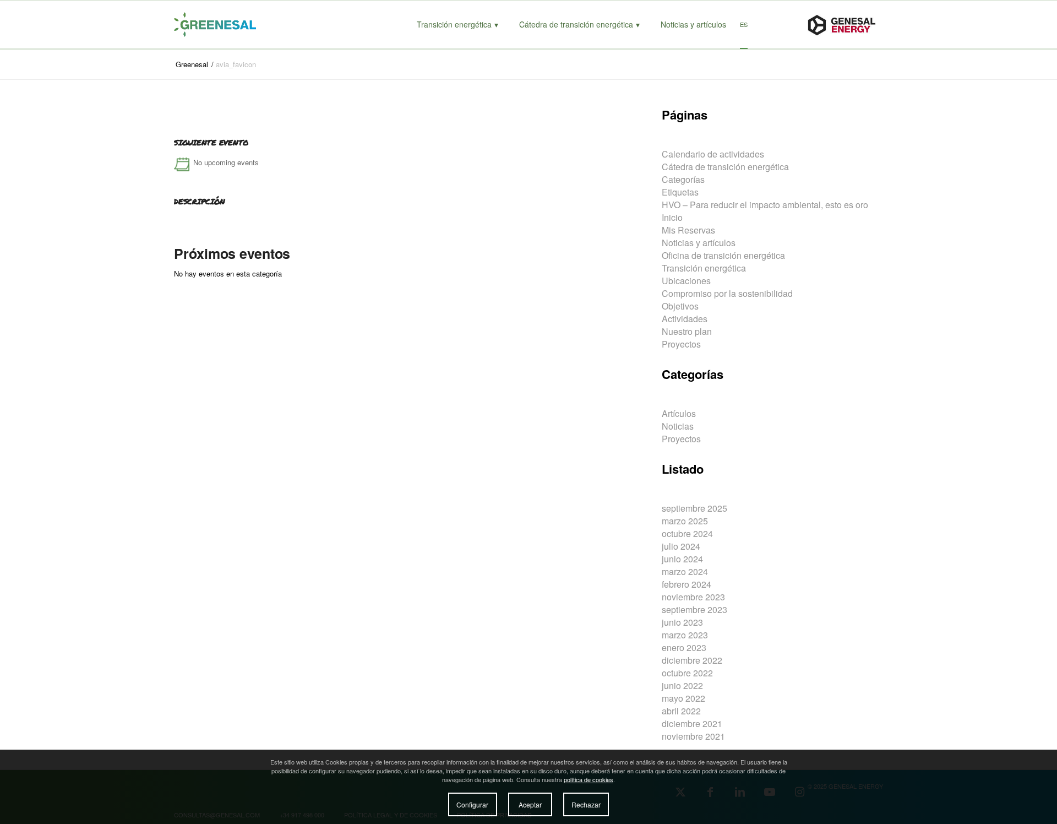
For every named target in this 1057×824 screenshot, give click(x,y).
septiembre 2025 (694, 508)
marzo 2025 (685, 520)
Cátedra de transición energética (725, 166)
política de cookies (588, 779)
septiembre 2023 (694, 609)
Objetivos (680, 306)
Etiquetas (680, 192)
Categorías (683, 179)
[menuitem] (457, 24)
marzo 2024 (685, 571)
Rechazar (586, 804)
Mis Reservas (688, 230)
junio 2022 (682, 685)
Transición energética (704, 268)
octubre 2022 (687, 672)
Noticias (678, 426)
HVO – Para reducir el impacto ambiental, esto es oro (765, 204)
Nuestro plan (687, 331)
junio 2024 (682, 558)
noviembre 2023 (693, 596)
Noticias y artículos (698, 242)
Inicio (672, 217)
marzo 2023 (685, 634)
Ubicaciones (686, 280)
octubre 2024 (687, 533)
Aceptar (530, 804)
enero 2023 (684, 647)
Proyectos (681, 344)
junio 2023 (682, 622)
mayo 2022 (683, 698)
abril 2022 (681, 710)
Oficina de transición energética (723, 255)
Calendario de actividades (713, 154)
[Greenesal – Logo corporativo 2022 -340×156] (226, 24)
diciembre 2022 (692, 660)
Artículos (679, 413)
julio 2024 (681, 546)
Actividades (684, 318)
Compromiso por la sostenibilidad (727, 293)
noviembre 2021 (693, 736)
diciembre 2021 (692, 723)
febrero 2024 (686, 584)
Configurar (472, 804)
